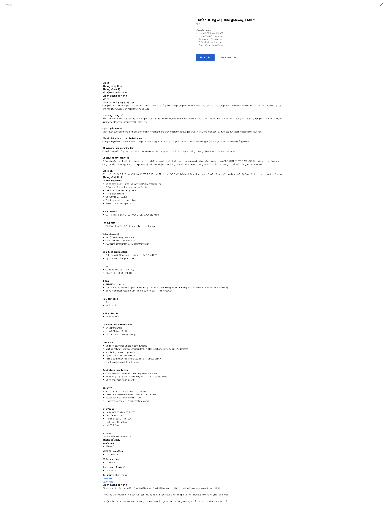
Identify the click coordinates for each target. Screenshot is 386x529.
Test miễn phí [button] (228, 57)
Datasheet (107, 478)
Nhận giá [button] (205, 57)
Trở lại (9, 4)
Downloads (108, 481)
